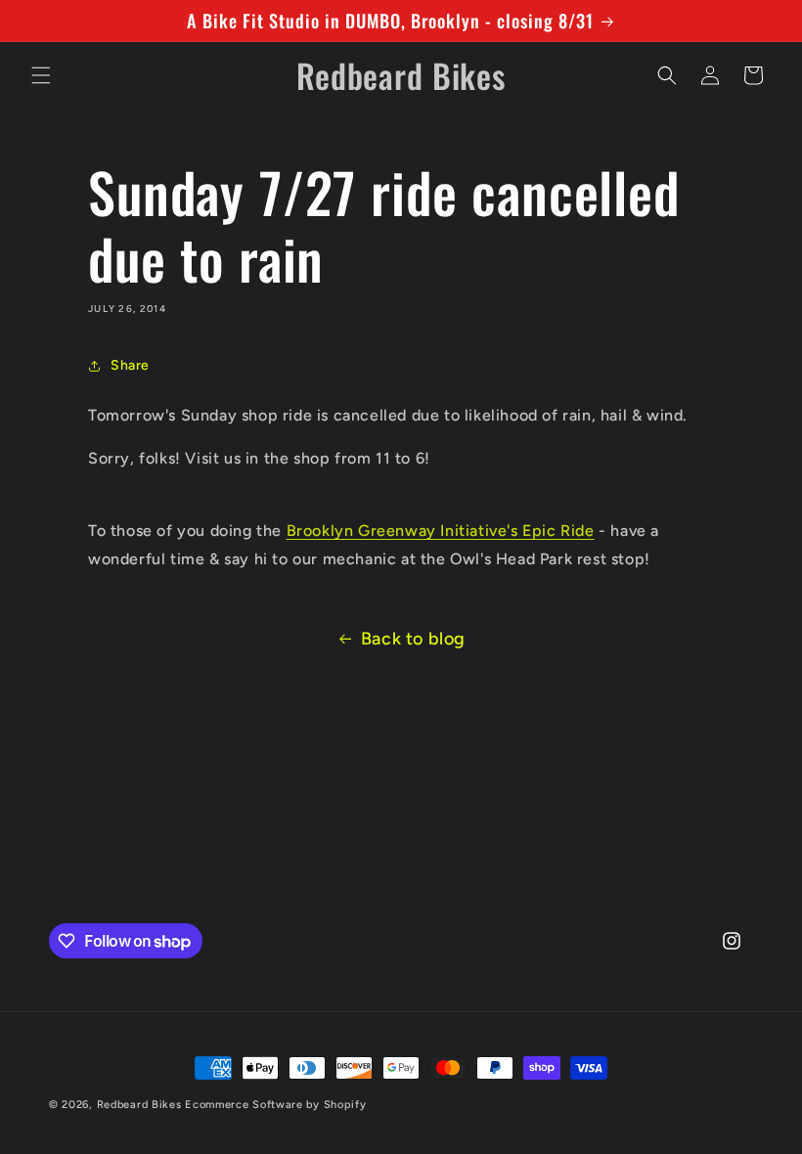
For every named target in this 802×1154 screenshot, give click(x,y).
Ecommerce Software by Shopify (275, 1104)
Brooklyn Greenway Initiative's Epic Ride (441, 530)
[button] (41, 75)
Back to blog (413, 638)
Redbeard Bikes (139, 1104)
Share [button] (130, 365)
